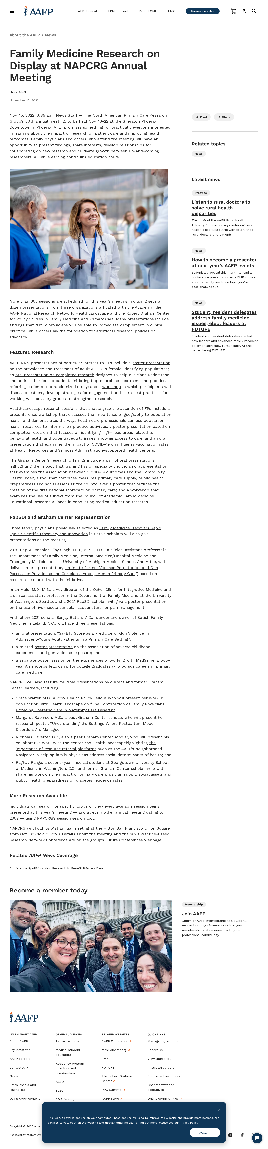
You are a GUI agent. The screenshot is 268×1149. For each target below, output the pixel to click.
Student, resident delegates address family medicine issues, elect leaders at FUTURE (224, 320)
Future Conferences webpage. (133, 840)
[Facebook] (242, 1135)
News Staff (66, 115)
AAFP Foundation (115, 1041)
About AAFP (19, 1041)
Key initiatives (20, 1050)
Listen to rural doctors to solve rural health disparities (221, 207)
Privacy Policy (189, 1122)
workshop (111, 386)
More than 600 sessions (32, 301)
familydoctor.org (114, 1050)
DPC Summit (111, 1090)
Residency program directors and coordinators (70, 1068)
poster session (51, 660)
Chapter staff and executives (161, 1087)
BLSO (60, 1090)
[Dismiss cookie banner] (218, 1110)
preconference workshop (33, 414)
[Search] (254, 11)
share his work (30, 774)
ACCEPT (204, 1132)
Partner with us (67, 1041)
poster (119, 484)
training (72, 466)
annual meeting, (51, 121)
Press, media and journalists (23, 1087)
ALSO (60, 1082)
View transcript (159, 1059)
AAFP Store (110, 1098)
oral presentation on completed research (54, 374)
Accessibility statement (25, 1134)
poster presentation (151, 362)
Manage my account (163, 1041)
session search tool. (76, 818)
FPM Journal (118, 11)
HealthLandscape (92, 313)
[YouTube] (230, 1135)
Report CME (148, 11)
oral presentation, (39, 633)
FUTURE (108, 1067)
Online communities (163, 1098)
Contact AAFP (20, 1067)
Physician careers (161, 1067)
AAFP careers (20, 1059)
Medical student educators (68, 1052)
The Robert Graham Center (117, 1078)
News (14, 1076)
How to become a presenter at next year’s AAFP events (224, 262)
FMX (171, 11)
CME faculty (65, 1099)
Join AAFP (194, 914)
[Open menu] (12, 11)
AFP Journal (87, 11)
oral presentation (150, 466)
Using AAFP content (25, 1098)
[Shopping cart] (233, 11)
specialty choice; (111, 466)
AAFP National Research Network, (42, 313)
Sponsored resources (164, 1076)
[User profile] (243, 11)
